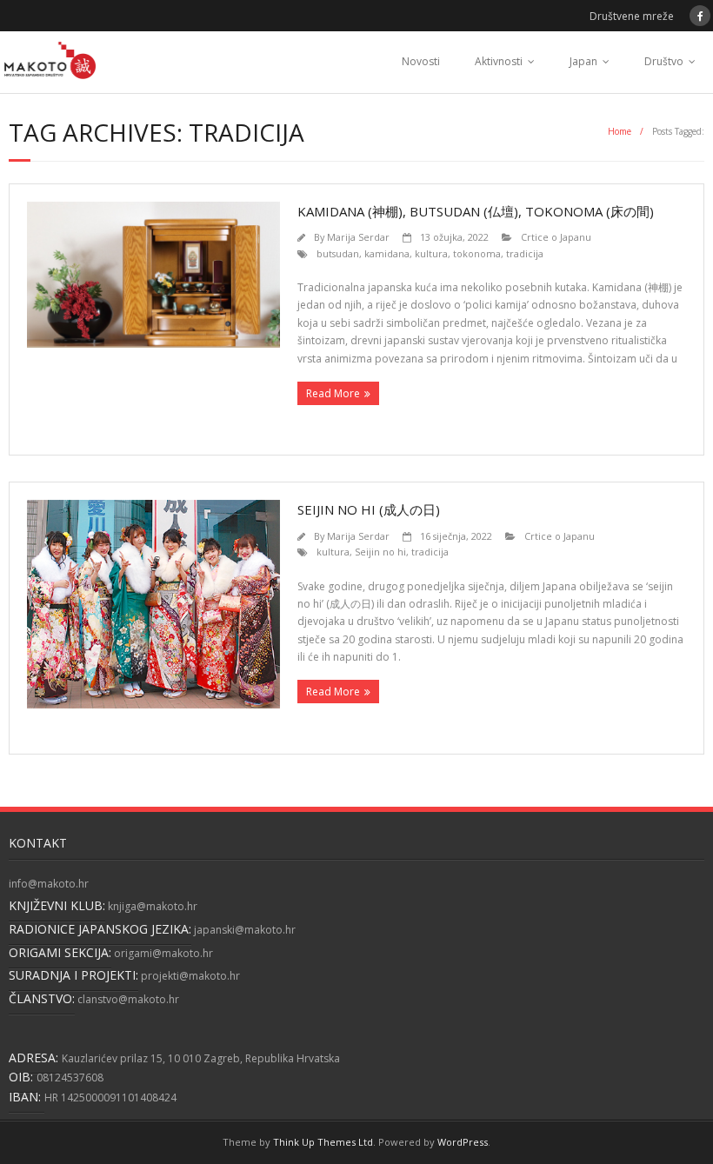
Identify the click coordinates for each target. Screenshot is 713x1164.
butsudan (338, 253)
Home (619, 131)
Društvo (663, 61)
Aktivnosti (499, 61)
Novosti (421, 61)
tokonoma (477, 253)
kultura (431, 253)
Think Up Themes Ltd (323, 1141)
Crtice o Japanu (556, 236)
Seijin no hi (380, 551)
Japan (583, 61)
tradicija (524, 253)
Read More (333, 393)
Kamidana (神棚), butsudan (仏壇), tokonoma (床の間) (475, 211)
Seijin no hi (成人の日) (368, 509)
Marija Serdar (358, 236)
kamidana (387, 253)
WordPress (462, 1141)
